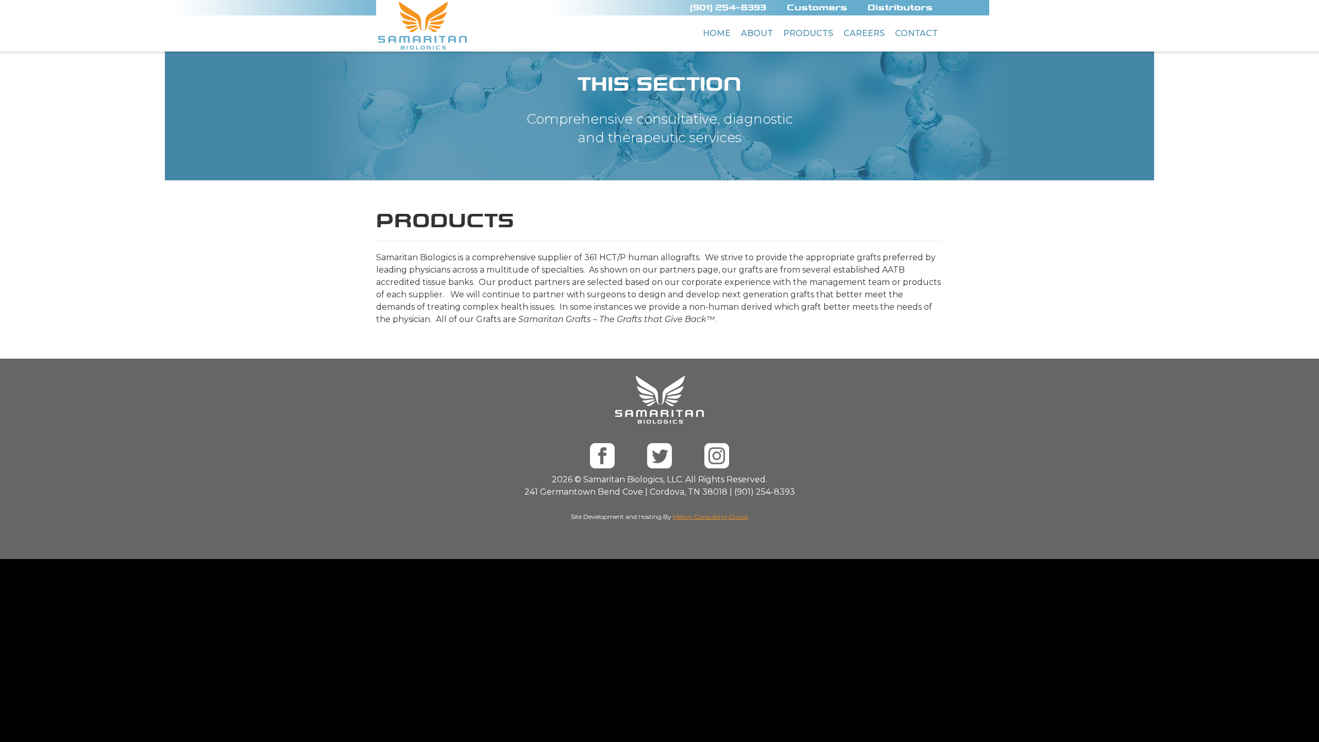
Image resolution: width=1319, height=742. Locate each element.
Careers (864, 33)
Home (717, 33)
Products (808, 33)
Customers (817, 7)
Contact (916, 33)
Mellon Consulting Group (710, 516)
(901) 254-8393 (728, 7)
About (757, 33)
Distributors (900, 7)
